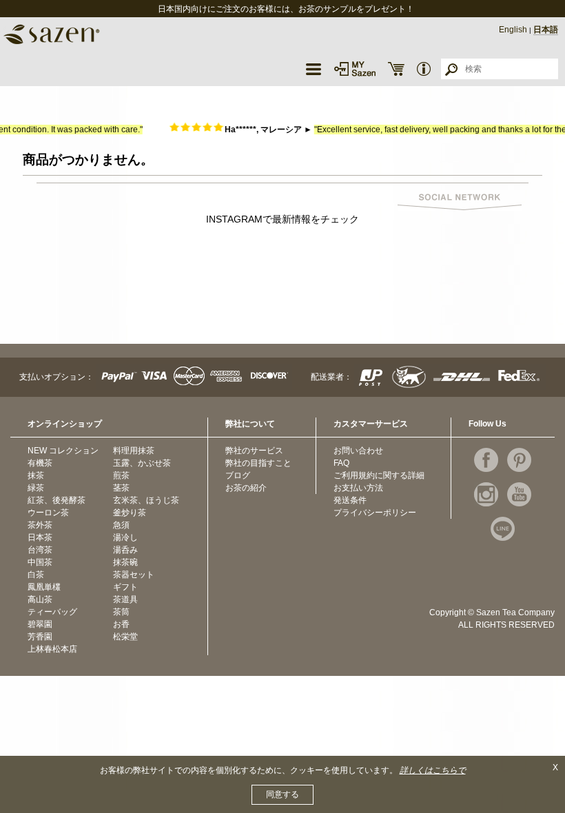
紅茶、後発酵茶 (56, 500)
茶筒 (121, 612)
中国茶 (40, 562)
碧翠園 (40, 624)
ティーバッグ (52, 612)
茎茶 (121, 488)
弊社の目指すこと (258, 463)
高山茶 (40, 599)
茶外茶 (40, 525)
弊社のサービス (254, 450)
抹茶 (36, 475)
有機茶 (40, 463)
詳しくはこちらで (433, 770)
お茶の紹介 (246, 488)
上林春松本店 (52, 649)
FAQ (341, 463)
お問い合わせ (358, 450)
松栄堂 (125, 636)
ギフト (125, 587)
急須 (121, 525)
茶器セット (133, 574)
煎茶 (121, 475)
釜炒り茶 (129, 512)
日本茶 (40, 537)
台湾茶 (40, 550)
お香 (121, 624)
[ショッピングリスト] (396, 69)
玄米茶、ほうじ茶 (146, 500)
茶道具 (125, 599)
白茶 (36, 574)
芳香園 (40, 636)
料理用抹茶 (133, 450)
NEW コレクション (63, 450)
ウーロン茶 (48, 512)
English (513, 29)
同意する (282, 794)
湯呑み (125, 550)
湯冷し (125, 537)
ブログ (237, 475)
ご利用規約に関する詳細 (378, 475)
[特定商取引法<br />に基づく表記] (423, 69)
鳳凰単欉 (44, 587)
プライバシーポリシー (374, 512)
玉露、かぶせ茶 (142, 463)
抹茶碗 (125, 562)
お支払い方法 (358, 488)
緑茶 (36, 488)
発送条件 (350, 500)
